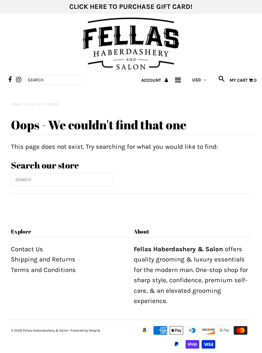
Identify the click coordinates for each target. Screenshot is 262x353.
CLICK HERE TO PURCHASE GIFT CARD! (130, 7)
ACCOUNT (151, 80)
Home (16, 104)
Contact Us (27, 249)
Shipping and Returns (43, 259)
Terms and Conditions (43, 270)
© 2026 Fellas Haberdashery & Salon (39, 330)
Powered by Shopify (85, 330)
